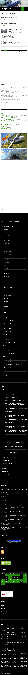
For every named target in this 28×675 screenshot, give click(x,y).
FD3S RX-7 (6, 303)
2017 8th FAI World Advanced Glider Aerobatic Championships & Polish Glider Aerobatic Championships (16, 426)
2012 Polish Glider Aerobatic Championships (15, 400)
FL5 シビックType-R (8, 331)
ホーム (2, 218)
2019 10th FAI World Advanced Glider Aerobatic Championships (13, 436)
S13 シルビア (6, 270)
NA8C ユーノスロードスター (9, 292)
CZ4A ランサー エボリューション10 (11, 342)
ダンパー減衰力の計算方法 (7, 124)
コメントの (4, 611)
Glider (3, 389)
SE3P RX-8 (6, 306)
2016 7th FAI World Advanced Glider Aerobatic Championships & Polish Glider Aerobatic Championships (16, 421)
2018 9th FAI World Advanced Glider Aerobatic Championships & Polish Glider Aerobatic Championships (16, 432)
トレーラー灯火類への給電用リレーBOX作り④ (12, 495)
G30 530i (5, 375)
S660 (5, 312)
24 (14, 581)
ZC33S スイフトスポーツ (9, 353)
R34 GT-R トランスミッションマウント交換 (11, 511)
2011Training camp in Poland (12, 397)
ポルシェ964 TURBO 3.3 (9, 381)
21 (2, 581)
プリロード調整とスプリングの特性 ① (10, 115)
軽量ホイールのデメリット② (7, 128)
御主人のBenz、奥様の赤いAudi (14, 642)
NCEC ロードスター (8, 295)
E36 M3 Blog (6, 474)
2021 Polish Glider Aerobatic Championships (15, 439)
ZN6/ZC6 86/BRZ (7, 240)
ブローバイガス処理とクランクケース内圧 (11, 122)
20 (25, 579)
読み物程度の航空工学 (6, 466)
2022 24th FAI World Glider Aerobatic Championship (14, 443)
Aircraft (3, 383)
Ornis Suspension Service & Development (10, 221)
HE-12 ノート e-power (8, 287)
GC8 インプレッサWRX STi (9, 359)
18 (17, 579)
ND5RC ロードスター (8, 298)
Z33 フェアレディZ (7, 257)
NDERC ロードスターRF (8, 301)
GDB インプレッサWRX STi (9, 361)
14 (2, 579)
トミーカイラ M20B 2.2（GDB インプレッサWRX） (14, 364)
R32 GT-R (5, 279)
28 (2, 584)
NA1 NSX (5, 317)
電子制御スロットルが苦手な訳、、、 (10, 118)
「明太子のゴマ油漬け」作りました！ (10, 42)
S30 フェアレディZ (7, 251)
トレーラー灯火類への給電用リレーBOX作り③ (12, 499)
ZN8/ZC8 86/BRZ (7, 243)
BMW (3, 370)
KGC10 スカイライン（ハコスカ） (11, 248)
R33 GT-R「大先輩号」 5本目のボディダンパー (12, 523)
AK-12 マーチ (6, 265)
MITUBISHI (4, 334)
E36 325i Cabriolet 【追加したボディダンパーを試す (13, 507)
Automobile (4, 468)
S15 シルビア (6, 276)
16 (10, 579)
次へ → (20, 51)
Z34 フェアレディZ (7, 259)
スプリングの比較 (5, 116)
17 (14, 579)
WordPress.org (4, 613)
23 (10, 581)
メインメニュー (26, 9)
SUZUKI (3, 345)
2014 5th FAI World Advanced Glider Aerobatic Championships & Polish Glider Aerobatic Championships (16, 415)
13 (25, 577)
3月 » (25, 586)
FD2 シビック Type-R (8, 328)
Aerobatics (6, 392)
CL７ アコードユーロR (8, 320)
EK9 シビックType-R (8, 326)
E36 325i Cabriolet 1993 (7, 477)
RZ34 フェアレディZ (8, 262)
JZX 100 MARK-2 (7, 237)
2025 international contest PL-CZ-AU (14, 455)
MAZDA (3, 290)
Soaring (6, 457)
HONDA (4, 309)
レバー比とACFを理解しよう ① (8, 119)
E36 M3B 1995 (5, 471)
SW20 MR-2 (6, 229)
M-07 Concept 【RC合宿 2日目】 (9, 17)
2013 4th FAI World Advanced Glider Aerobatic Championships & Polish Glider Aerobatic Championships (16, 404)
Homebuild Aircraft (7, 463)
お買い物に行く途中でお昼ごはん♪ (9, 23)
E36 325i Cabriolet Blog (9, 479)
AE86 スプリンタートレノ (9, 226)
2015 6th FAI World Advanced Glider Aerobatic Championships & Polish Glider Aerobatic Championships (16, 410)
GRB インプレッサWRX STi (9, 367)
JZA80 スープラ (7, 235)
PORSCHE (4, 378)
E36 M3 (5, 372)
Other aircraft (5, 460)
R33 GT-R (5, 281)
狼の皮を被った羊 (6, 9)
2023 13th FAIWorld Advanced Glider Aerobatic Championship (13, 447)
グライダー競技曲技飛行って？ (11, 394)
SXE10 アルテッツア (8, 232)
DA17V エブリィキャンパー (9, 350)
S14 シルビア (6, 273)
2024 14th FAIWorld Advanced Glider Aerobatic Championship (13, 451)
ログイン (3, 605)
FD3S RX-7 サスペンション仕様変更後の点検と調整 (13, 515)
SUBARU (4, 356)
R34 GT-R (5, 284)
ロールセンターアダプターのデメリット (10, 120)
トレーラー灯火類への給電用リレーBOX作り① (12, 519)
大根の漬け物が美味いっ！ (7, 36)
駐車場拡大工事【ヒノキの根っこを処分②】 (11, 645)
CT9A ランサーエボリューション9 (10, 339)
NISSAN (3, 246)
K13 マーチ (6, 268)
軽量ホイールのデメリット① (7, 114)
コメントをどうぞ (11, 19)
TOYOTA (4, 224)
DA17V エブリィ (7, 348)
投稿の (3, 608)
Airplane (4, 386)
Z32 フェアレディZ (7, 254)
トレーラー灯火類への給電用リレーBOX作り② (12, 503)
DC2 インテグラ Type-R (8, 323)
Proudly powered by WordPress (7, 673)
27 (25, 581)
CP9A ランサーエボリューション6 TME (11, 337)
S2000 (5, 315)
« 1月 (2, 586)
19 (21, 579)
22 (6, 581)
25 (17, 581)
